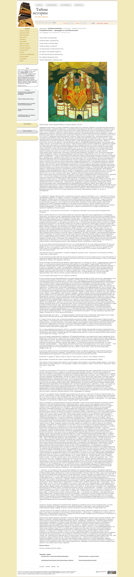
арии (24, 75)
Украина (31, 72)
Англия (19, 69)
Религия (22, 52)
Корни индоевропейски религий (87, 560)
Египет (22, 71)
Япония (34, 73)
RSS (58, 566)
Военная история (24, 45)
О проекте (41, 566)
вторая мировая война (23, 76)
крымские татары (22, 79)
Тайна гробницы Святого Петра (26, 98)
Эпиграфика (23, 58)
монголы (32, 80)
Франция (20, 73)
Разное (21, 60)
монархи (27, 80)
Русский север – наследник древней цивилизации (54, 556)
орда (36, 80)
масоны (28, 79)
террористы (25, 82)
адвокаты (20, 75)
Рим (34, 71)
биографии (30, 75)
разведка (29, 81)
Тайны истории (55, 571)
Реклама (53, 566)
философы (34, 82)
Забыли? (106, 23)
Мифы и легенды (24, 43)
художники (27, 83)
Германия (26, 69)
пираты (25, 81)
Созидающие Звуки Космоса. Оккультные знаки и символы (57, 560)
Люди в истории (24, 35)
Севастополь (24, 72)
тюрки (30, 82)
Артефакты (23, 39)
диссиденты (32, 76)
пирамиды (20, 81)
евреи (19, 78)
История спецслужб (25, 47)
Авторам (48, 566)
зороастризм (24, 78)
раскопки (34, 81)
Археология (23, 37)
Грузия (31, 69)
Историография (24, 56)
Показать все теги (22, 85)
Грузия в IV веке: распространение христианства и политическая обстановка (26, 93)
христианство (21, 83)
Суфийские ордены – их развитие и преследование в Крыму (26, 115)
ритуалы (20, 82)
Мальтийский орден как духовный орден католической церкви (26, 104)
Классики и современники (27, 54)
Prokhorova (45, 32)
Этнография (23, 41)
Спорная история (24, 32)
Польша (31, 71)
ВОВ (23, 69)
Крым (26, 71)
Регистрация (100, 23)
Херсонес (25, 73)
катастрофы (31, 78)
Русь (19, 72)
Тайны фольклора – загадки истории (89, 556)
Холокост (30, 73)
